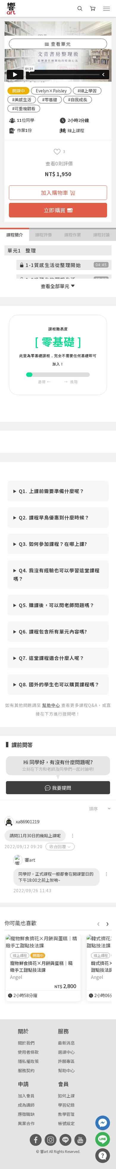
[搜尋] (80, 8)
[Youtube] (80, 1140)
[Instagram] (51, 1140)
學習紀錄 (66, 1105)
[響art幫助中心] (102, 1155)
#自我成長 (77, 99)
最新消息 (66, 1043)
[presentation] (98, 923)
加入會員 (26, 1096)
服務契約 (26, 1070)
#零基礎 (49, 99)
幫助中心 (66, 1070)
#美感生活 (21, 99)
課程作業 (72, 235)
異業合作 (26, 1123)
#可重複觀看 (23, 108)
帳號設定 (66, 1123)
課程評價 (43, 235)
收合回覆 (57, 846)
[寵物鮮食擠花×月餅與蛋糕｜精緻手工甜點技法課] (43, 942)
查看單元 (61, 44)
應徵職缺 (26, 1114)
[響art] (11, 8)
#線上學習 (87, 91)
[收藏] (57, 151)
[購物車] (93, 8)
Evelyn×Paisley (51, 91)
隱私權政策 (28, 1061)
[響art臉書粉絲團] (102, 1123)
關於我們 (26, 1043)
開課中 (18, 91)
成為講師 (26, 1105)
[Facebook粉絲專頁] (36, 1140)
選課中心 (66, 1052)
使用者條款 (28, 1052)
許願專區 (66, 1061)
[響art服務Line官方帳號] (102, 1139)
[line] (65, 1140)
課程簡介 (14, 235)
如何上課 (66, 1096)
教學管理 (66, 1114)
